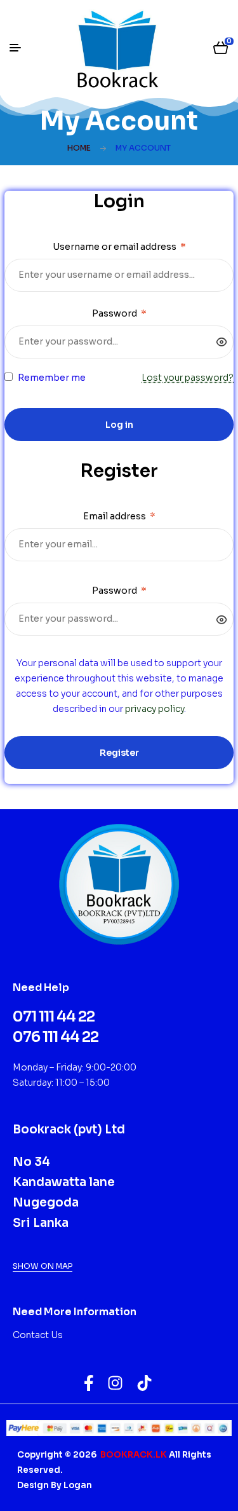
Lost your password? (188, 377)
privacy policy (154, 708)
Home (79, 148)
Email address (119, 516)
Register (119, 752)
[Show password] (221, 342)
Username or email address (119, 246)
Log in (119, 424)
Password (119, 313)
